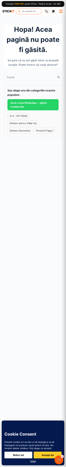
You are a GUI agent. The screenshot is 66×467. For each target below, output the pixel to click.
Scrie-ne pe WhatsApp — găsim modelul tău (28, 104)
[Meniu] (61, 11)
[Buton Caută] (59, 77)
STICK (8, 11)
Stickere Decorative (20, 130)
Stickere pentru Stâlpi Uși (23, 123)
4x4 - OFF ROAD (18, 116)
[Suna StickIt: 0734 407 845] (46, 11)
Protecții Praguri (44, 130)
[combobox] (29, 77)
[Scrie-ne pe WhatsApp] (53, 11)
